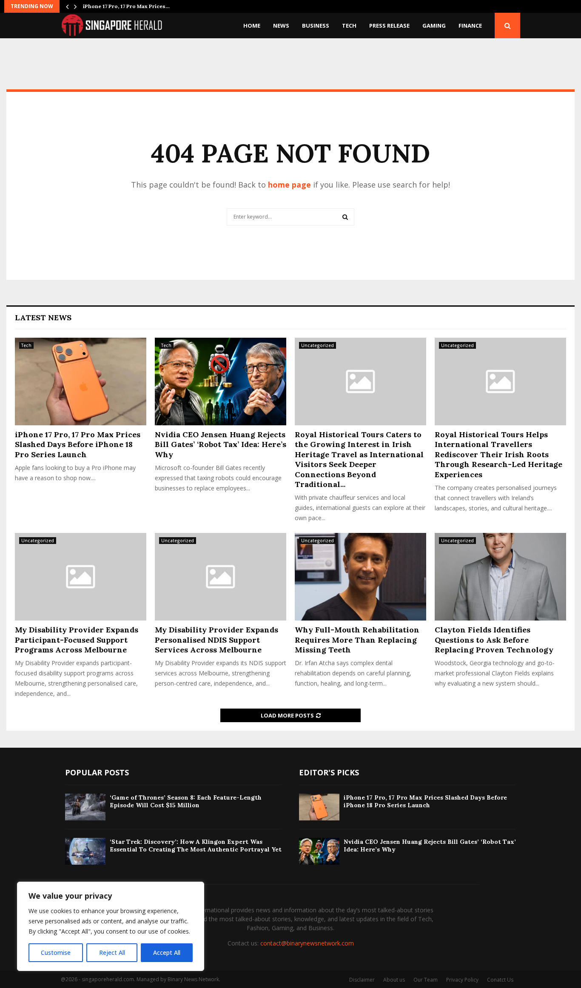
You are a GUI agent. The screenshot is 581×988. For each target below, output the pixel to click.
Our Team (425, 979)
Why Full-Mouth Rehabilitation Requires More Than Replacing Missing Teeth (357, 640)
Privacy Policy (462, 979)
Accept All (166, 952)
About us (394, 979)
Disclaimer (362, 979)
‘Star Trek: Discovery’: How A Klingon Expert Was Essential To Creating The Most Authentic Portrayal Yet (196, 845)
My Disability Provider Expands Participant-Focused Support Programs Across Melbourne (76, 640)
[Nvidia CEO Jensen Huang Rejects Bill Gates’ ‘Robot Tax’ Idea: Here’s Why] (220, 381)
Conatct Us (500, 979)
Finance (470, 25)
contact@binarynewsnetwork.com (307, 943)
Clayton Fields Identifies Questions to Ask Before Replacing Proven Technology (494, 640)
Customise (56, 952)
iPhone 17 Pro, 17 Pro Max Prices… (126, 6)
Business (315, 25)
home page (289, 184)
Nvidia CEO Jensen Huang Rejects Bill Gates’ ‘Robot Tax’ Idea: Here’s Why (220, 444)
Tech (349, 25)
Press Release (389, 25)
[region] (110, 926)
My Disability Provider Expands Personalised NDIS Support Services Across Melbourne (216, 640)
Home (251, 25)
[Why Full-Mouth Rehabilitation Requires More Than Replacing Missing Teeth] (360, 577)
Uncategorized (317, 345)
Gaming (434, 25)
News (281, 25)
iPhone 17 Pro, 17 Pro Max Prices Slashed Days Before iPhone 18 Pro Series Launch (77, 444)
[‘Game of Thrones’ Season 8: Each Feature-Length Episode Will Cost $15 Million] (85, 807)
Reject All (112, 952)
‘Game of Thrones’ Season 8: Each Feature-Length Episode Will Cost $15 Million (186, 801)
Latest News (43, 317)
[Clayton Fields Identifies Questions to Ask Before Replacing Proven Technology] (500, 577)
